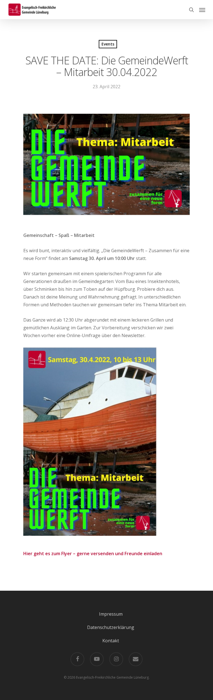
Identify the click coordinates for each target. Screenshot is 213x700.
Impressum (111, 614)
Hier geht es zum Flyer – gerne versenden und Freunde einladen (92, 553)
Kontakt (110, 641)
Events (108, 44)
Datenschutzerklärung (110, 627)
